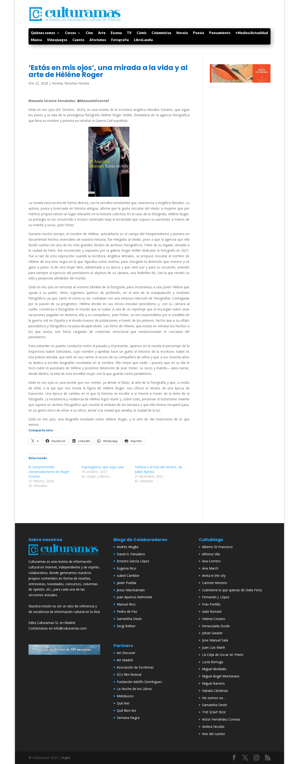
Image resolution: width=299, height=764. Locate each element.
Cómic (141, 33)
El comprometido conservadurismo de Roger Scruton (48, 472)
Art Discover (126, 653)
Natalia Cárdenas (215, 690)
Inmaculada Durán (216, 626)
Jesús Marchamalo (131, 590)
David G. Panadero (131, 554)
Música (36, 40)
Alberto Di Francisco (217, 547)
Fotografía (120, 40)
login (66, 757)
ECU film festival (129, 674)
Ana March (210, 568)
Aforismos (97, 40)
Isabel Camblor (128, 575)
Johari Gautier (212, 633)
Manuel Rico (126, 604)
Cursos (70, 33)
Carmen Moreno (214, 583)
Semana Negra (128, 717)
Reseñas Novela (76, 83)
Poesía (198, 33)
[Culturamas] (64, 556)
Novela (182, 33)
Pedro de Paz (127, 611)
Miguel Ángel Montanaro (220, 676)
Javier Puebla (126, 583)
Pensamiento (219, 33)
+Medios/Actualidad (251, 33)
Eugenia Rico (126, 568)
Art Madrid (125, 660)
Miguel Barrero (213, 683)
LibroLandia (143, 40)
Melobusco (125, 696)
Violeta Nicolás (213, 726)
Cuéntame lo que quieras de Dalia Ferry (232, 590)
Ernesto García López (133, 561)
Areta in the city (214, 575)
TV (129, 33)
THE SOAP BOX (214, 712)
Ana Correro (211, 561)
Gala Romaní (211, 611)
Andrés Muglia (127, 547)
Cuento (78, 40)
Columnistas (161, 33)
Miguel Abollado (214, 669)
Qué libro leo (126, 710)
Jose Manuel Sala (215, 640)
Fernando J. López (215, 597)
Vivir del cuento (213, 734)
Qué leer (123, 703)
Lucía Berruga (212, 662)
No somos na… (213, 698)
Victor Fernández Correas (221, 719)
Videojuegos (57, 40)
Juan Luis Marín (213, 647)
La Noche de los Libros (134, 689)
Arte (102, 33)
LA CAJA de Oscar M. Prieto (222, 654)
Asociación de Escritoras (135, 667)
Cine (89, 33)
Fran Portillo (211, 604)
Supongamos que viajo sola (103, 467)
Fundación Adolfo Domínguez (139, 682)
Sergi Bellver (126, 626)
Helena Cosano (213, 618)
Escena (116, 33)
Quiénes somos (43, 33)
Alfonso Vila (211, 554)
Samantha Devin (129, 618)
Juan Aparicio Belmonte (134, 597)
